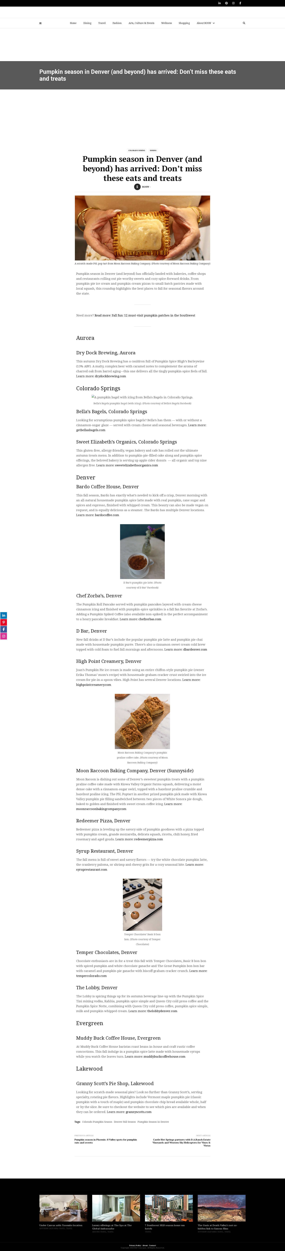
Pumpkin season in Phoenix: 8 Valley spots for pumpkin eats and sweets (106, 1141)
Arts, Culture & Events (141, 23)
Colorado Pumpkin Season (97, 1122)
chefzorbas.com (150, 619)
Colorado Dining (136, 150)
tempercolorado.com (91, 976)
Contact (152, 1245)
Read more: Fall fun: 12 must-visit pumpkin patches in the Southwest (145, 315)
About (145, 1245)
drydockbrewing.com (110, 376)
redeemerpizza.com (148, 839)
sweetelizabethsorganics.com (136, 465)
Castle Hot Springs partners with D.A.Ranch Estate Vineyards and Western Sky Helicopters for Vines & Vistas (181, 1142)
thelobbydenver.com (162, 1011)
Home (73, 23)
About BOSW (204, 23)
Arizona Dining (204, 1228)
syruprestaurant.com (91, 869)
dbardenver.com (195, 649)
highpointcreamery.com (93, 684)
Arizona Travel (46, 1232)
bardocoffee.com (107, 515)
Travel (102, 23)
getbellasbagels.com (90, 430)
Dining (87, 23)
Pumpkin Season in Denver (153, 1122)
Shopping (184, 23)
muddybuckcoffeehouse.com (164, 1056)
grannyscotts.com (139, 1112)
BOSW (145, 186)
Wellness (166, 23)
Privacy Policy (135, 1245)
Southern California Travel (158, 1232)
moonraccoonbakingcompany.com (101, 809)
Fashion (117, 23)
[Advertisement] (142, 114)
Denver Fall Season (125, 1122)
